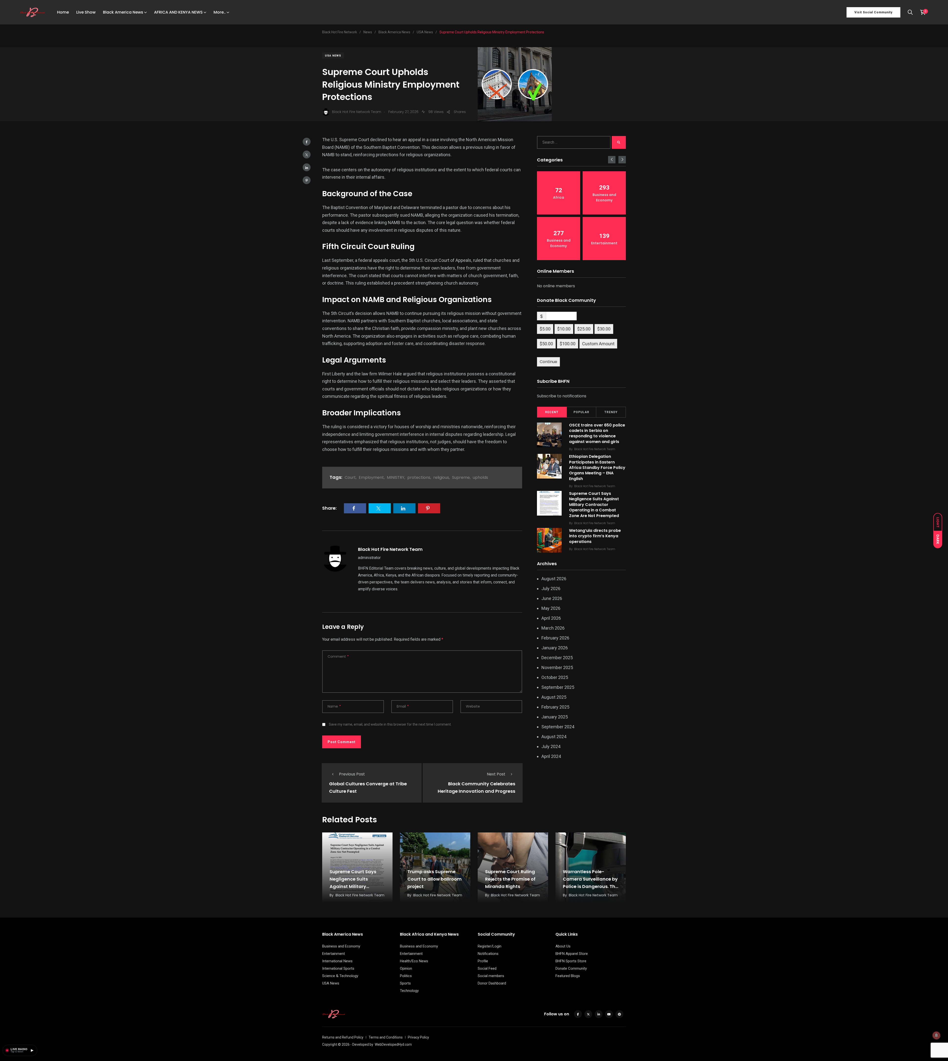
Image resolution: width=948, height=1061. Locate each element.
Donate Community (571, 968)
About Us (563, 946)
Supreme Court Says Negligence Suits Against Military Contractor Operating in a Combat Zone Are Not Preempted (594, 505)
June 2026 (551, 598)
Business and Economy (341, 946)
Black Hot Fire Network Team (390, 549)
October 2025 (554, 677)
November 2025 (557, 667)
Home (63, 12)
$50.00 (546, 343)
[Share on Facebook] (307, 142)
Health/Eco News (414, 961)
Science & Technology (340, 976)
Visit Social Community (873, 12)
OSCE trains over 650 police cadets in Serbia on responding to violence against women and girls (597, 433)
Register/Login (489, 946)
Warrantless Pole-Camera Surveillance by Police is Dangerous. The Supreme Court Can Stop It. (590, 886)
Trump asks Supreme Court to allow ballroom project (434, 878)
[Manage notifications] (936, 1035)
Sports (405, 983)
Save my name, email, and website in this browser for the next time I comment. (390, 724)
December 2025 (557, 657)
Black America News (123, 12)
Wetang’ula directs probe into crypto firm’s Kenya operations (595, 536)
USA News (333, 55)
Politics (406, 976)
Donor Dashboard (492, 983)
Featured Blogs (567, 976)
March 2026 (553, 628)
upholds (480, 477)
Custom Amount (598, 343)
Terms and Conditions (386, 1037)
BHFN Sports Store (570, 961)
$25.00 (584, 328)
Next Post (496, 774)
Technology (409, 990)
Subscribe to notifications (561, 396)
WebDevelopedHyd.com (393, 1044)
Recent (551, 412)
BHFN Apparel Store (571, 953)
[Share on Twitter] (307, 154)
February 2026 (555, 637)
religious (441, 477)
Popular (581, 412)
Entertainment (333, 953)
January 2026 (554, 647)
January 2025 (554, 716)
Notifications (488, 953)
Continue (548, 362)
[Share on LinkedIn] (307, 167)
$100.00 (567, 343)
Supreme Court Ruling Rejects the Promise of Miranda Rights (510, 878)
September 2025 (557, 687)
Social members (491, 976)
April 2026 (551, 618)
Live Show (86, 12)
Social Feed (487, 968)
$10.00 (564, 328)
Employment (371, 477)
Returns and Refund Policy (342, 1037)
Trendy (611, 412)
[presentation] (611, 159)
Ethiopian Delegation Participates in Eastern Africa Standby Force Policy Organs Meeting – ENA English (597, 468)
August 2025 (553, 697)
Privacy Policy (418, 1037)
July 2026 (550, 588)
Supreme (461, 477)
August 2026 (553, 578)
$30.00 (604, 328)
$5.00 (545, 328)
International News (337, 961)
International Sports (338, 968)
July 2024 (550, 746)
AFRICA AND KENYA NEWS (178, 12)
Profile (483, 961)
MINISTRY (395, 477)
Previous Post (352, 774)
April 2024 (551, 756)
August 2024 (553, 736)
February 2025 (555, 707)
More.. (220, 12)
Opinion (406, 968)
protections (418, 477)
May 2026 (550, 608)
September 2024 (557, 726)
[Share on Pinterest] (307, 180)
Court (350, 477)
